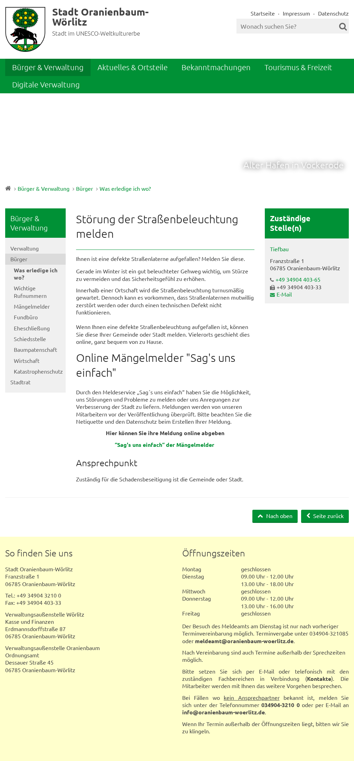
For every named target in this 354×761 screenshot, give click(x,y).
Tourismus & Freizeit (298, 67)
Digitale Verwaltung (46, 84)
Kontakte (319, 678)
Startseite (263, 13)
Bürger (84, 188)
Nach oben (278, 515)
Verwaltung (24, 248)
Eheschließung (32, 328)
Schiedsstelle (30, 338)
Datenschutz (333, 13)
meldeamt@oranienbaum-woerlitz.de (244, 641)
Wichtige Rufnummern (30, 291)
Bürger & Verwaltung (48, 67)
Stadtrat (20, 381)
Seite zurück (328, 515)
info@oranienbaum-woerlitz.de (223, 712)
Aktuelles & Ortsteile (132, 67)
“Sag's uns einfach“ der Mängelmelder (164, 444)
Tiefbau (279, 248)
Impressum (296, 13)
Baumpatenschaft (35, 349)
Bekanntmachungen (216, 67)
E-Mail (284, 294)
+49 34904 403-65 (298, 279)
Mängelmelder (32, 306)
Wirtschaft (26, 360)
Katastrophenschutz (38, 371)
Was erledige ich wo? (125, 188)
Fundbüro (26, 316)
